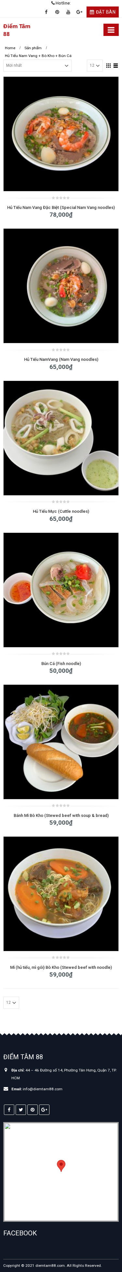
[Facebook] (46, 12)
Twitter (21, 1110)
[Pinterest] (57, 12)
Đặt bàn (105, 12)
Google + (44, 1110)
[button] (61, 1166)
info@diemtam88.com (42, 1089)
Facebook (9, 1110)
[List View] (116, 65)
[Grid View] (109, 65)
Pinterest (32, 1110)
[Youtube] (68, 12)
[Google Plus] (79, 12)
